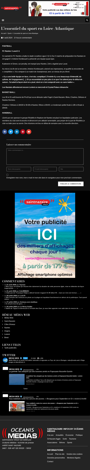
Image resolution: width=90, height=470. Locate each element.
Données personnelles (56, 458)
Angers (7, 331)
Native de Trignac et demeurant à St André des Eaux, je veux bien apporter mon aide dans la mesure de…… (43, 308)
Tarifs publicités (10, 348)
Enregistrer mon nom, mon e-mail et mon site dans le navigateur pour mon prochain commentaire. (44, 178)
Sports (10, 33)
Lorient (7, 334)
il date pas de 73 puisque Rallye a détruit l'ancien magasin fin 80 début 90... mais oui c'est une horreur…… (43, 293)
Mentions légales (73, 458)
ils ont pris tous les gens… (15, 304)
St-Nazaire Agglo (53, 439)
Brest (6, 337)
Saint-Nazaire (9, 321)
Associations (52, 442)
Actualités (59, 435)
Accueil (3, 33)
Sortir (65, 439)
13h (37, 396)
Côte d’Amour (9, 324)
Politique (79, 435)
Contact (50, 461)
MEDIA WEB (14, 369)
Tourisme (72, 439)
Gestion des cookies (74, 454)
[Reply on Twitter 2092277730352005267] (10, 388)
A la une (50, 435)
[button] (3, 20)
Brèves (62, 442)
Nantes (7, 328)
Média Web (8, 318)
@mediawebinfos (28, 370)
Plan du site (59, 454)
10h (37, 369)
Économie (70, 435)
